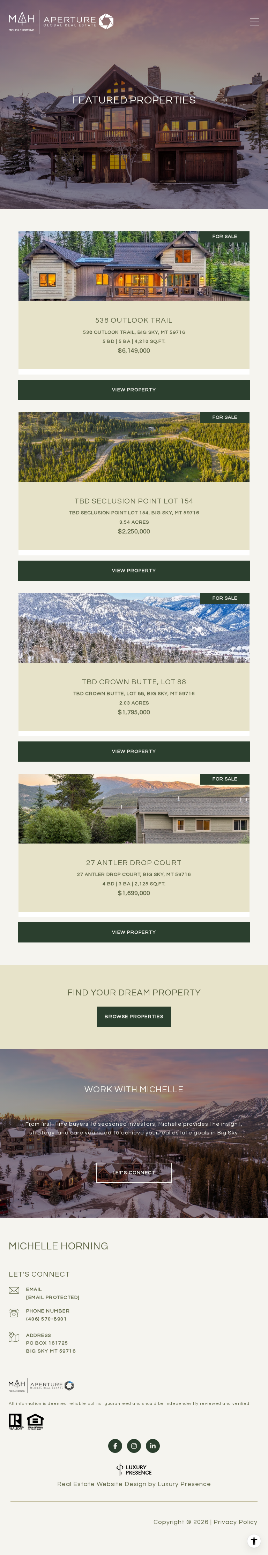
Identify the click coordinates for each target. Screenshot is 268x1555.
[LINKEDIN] (153, 1446)
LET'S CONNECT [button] (134, 1172)
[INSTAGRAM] (134, 1446)
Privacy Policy (236, 1522)
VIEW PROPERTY (134, 389)
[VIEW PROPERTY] (134, 383)
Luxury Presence (184, 1484)
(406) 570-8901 (46, 1319)
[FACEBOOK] (115, 1446)
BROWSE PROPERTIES (134, 1016)
